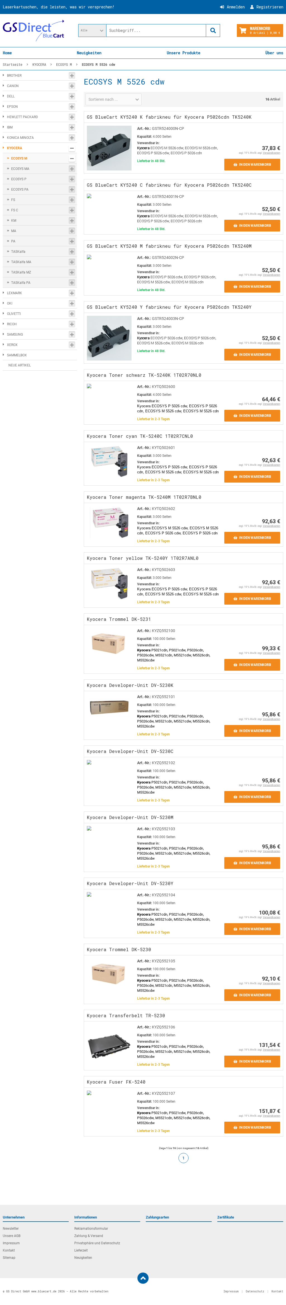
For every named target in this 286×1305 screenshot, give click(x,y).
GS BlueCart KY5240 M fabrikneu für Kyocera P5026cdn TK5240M (169, 246)
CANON (13, 86)
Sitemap (9, 1258)
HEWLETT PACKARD (22, 117)
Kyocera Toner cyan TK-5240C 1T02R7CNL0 (140, 436)
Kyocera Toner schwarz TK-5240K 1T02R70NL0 (144, 375)
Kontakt (9, 1250)
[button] (92, 30)
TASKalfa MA (21, 262)
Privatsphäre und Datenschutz (97, 1243)
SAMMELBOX (17, 355)
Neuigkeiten (89, 52)
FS (13, 200)
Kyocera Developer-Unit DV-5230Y (130, 883)
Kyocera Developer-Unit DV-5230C (130, 751)
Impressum (11, 1243)
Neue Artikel (19, 365)
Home (7, 52)
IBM (10, 127)
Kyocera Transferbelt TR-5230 (126, 1015)
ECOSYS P (19, 179)
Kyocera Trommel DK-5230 (119, 949)
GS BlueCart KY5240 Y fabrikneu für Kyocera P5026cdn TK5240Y (169, 307)
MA (13, 231)
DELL (11, 96)
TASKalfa (18, 252)
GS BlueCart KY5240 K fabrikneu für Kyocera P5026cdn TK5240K (169, 117)
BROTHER (14, 76)
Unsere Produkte (183, 52)
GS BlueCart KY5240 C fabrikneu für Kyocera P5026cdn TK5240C (169, 185)
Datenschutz (255, 1291)
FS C (14, 210)
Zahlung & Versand (88, 1236)
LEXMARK (14, 293)
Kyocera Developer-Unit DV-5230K (130, 685)
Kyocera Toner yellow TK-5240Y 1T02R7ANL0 (143, 558)
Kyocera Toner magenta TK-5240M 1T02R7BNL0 (144, 497)
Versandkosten (271, 152)
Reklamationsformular (91, 1229)
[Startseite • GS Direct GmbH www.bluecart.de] (33, 30)
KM (13, 221)
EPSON (12, 107)
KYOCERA (14, 148)
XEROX (12, 345)
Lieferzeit (81, 1250)
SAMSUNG (15, 334)
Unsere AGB (11, 1236)
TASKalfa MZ (21, 272)
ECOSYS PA (19, 189)
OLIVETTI (14, 314)
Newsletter (11, 1229)
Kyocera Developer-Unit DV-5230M (130, 817)
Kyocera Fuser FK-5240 (116, 1082)
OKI (9, 303)
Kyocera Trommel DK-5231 (119, 619)
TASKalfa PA (20, 283)
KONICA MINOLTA (20, 138)
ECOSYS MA (20, 169)
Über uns (274, 52)
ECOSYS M (19, 158)
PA (13, 241)
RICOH (12, 324)
